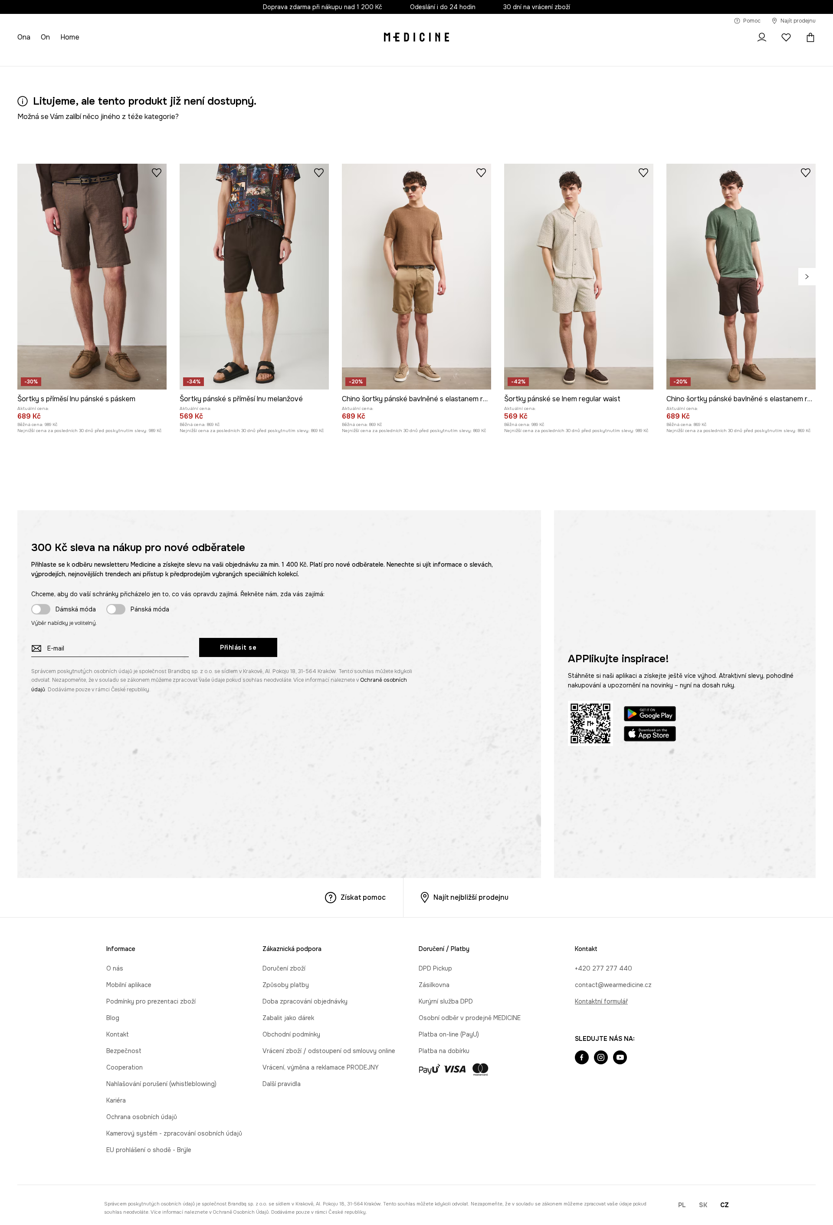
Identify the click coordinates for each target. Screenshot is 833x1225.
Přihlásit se (238, 647)
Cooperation (124, 1067)
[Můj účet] (761, 37)
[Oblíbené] (786, 37)
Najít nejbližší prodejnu (470, 897)
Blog (112, 1018)
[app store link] (650, 735)
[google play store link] (650, 715)
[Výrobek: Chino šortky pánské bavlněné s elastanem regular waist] (416, 277)
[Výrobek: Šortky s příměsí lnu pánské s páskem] (92, 277)
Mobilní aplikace (128, 985)
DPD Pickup (435, 968)
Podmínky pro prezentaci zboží (151, 1001)
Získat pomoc (363, 897)
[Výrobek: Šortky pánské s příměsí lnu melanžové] (254, 277)
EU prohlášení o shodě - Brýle (148, 1150)
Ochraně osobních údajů (241, 1212)
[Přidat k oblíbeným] (156, 172)
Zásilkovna (434, 985)
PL (682, 1205)
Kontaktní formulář (601, 1001)
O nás (114, 968)
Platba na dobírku (444, 1051)
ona (23, 37)
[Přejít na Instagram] (601, 1058)
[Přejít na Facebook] (582, 1058)
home (69, 37)
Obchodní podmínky (291, 1034)
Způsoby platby (285, 985)
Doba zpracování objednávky (305, 1001)
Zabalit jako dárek (288, 1018)
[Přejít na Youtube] (620, 1058)
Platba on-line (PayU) (449, 1034)
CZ (724, 1205)
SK (703, 1205)
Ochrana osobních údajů (141, 1117)
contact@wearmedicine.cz (613, 985)
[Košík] (808, 37)
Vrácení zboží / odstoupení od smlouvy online (328, 1051)
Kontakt (117, 1034)
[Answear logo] (416, 37)
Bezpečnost (123, 1051)
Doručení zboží (283, 968)
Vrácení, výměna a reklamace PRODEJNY (320, 1067)
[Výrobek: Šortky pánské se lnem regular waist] (578, 277)
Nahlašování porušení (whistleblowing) (161, 1084)
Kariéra (116, 1100)
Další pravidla (281, 1084)
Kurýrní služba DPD (446, 1001)
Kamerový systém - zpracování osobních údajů (174, 1133)
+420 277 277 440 (603, 968)
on (45, 37)
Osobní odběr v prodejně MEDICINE (470, 1018)
